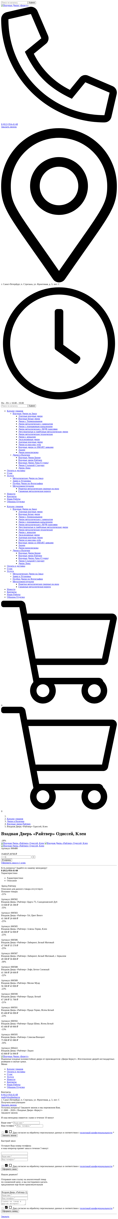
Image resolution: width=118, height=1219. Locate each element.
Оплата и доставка (16, 1071)
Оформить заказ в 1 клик (13, 863)
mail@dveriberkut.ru (10, 1097)
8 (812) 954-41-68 (9, 124)
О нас (10, 1074)
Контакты (12, 1082)
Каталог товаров (15, 819)
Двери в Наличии (15, 821)
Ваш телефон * (8, 1125)
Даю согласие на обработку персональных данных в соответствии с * (59, 1132)
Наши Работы (13, 1084)
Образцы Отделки (16, 1087)
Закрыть (5, 1216)
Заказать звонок (9, 127)
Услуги (10, 1077)
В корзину (6, 860)
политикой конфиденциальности (96, 1132)
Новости (11, 1079)
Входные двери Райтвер (19, 824)
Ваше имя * (7, 1122)
